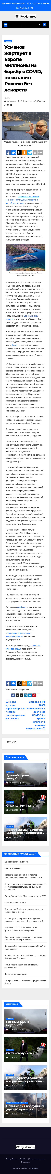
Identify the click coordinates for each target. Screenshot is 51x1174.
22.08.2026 (13, 1057)
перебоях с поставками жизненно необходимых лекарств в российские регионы (22, 199)
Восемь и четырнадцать (15, 974)
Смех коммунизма (20, 805)
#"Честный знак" (28, 101)
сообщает (21, 607)
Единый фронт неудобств (17, 776)
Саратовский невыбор (15, 903)
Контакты (16, 1168)
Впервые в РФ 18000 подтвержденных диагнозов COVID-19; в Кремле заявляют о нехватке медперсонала (35, 715)
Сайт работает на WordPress (17, 1159)
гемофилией (13, 633)
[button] (40, 25)
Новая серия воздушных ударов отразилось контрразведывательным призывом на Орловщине (25, 887)
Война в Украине (13, 1103)
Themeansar (25, 1162)
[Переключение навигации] (23, 25)
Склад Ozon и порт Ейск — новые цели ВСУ (25, 896)
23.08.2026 (13, 1029)
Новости (8, 41)
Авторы (24, 1168)
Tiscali (14, 345)
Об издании (33, 1168)
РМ (8, 98)
